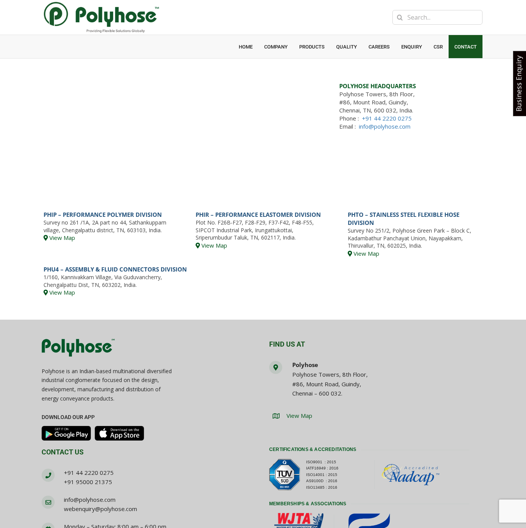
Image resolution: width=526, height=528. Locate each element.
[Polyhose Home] (78, 348)
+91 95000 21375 (88, 482)
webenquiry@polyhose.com (100, 509)
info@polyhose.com (384, 126)
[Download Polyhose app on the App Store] (119, 433)
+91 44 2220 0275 (387, 118)
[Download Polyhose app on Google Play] (66, 433)
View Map (61, 237)
